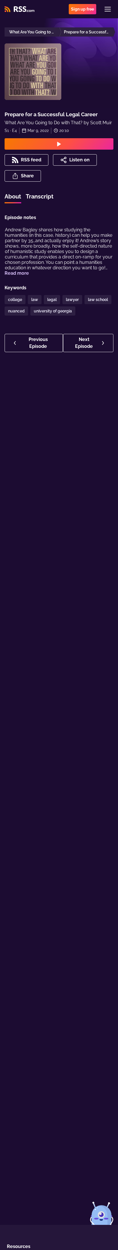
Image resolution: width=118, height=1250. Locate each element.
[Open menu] (107, 9)
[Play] (59, 144)
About (13, 196)
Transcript (40, 196)
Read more (17, 273)
